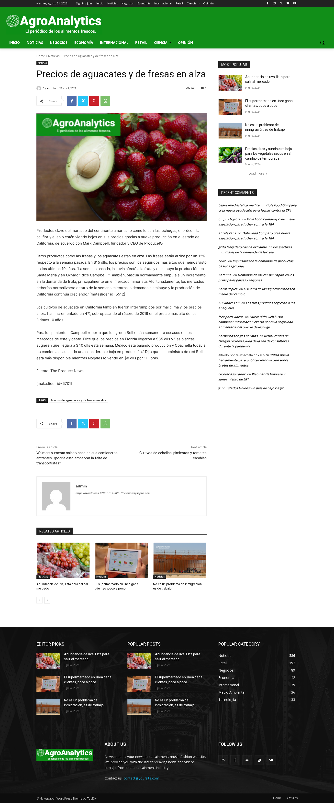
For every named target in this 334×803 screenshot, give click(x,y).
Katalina (224, 275)
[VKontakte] (271, 760)
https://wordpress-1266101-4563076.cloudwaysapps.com (113, 493)
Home (40, 56)
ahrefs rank (227, 233)
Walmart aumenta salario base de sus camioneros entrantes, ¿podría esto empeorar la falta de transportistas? (77, 458)
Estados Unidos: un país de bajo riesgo (255, 388)
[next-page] (47, 600)
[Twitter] (281, 3)
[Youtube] (295, 3)
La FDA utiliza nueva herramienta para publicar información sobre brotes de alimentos (253, 360)
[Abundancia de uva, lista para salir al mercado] (63, 560)
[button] (322, 42)
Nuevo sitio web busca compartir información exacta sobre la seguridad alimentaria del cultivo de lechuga (255, 322)
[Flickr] (247, 760)
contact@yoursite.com (141, 778)
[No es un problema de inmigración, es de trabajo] (180, 560)
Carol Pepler (227, 289)
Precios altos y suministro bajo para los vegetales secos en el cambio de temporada (268, 153)
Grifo (222, 261)
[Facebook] (267, 3)
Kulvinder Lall (228, 303)
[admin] (39, 88)
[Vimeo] (288, 3)
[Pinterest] (94, 101)
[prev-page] (39, 600)
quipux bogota (229, 219)
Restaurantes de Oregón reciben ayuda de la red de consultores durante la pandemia (253, 341)
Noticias (53, 56)
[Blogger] (223, 760)
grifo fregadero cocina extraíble (242, 247)
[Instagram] (274, 3)
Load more (256, 173)
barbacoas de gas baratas (237, 336)
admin (51, 88)
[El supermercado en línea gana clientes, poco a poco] (121, 560)
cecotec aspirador (231, 374)
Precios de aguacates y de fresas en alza (78, 400)
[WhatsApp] (105, 101)
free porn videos (230, 317)
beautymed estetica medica (239, 205)
